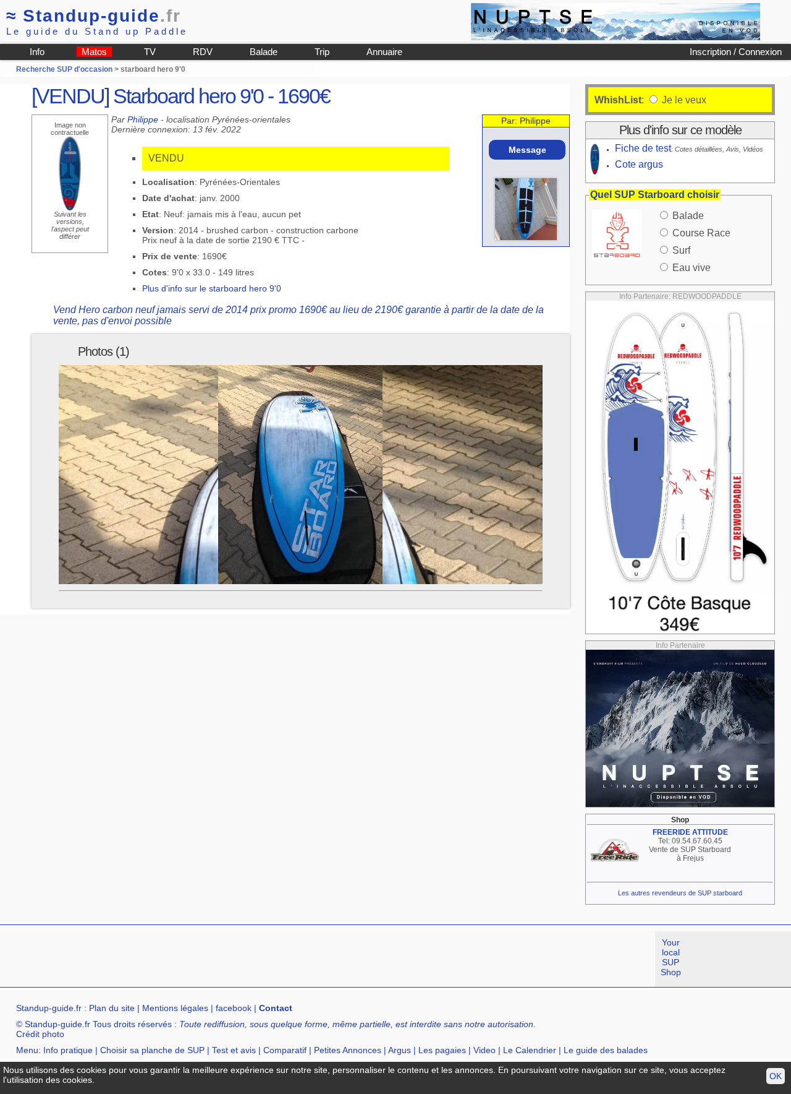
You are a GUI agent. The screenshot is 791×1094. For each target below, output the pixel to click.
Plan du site (112, 1008)
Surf (681, 250)
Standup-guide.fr (49, 1008)
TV (150, 51)
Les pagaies (442, 1050)
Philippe (142, 119)
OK (775, 1076)
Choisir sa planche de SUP (152, 1050)
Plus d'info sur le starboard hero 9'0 (211, 288)
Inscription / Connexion (736, 51)
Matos (94, 51)
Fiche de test (643, 148)
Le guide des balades (606, 1050)
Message (527, 150)
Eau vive (691, 267)
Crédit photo (40, 1034)
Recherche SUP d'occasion (64, 69)
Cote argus (639, 164)
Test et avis (234, 1050)
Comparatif (285, 1050)
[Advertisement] (225, 959)
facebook (234, 1008)
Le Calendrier (529, 1050)
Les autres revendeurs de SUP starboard (680, 893)
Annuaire (384, 51)
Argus (399, 1050)
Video (484, 1050)
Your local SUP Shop (671, 957)
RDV (203, 51)
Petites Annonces (347, 1050)
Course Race (701, 233)
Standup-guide (93, 15)
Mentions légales (175, 1008)
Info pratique (68, 1050)
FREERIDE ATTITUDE (690, 832)
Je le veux (682, 100)
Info (37, 51)
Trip (322, 51)
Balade (263, 51)
